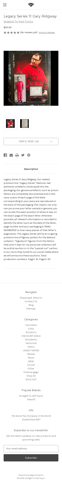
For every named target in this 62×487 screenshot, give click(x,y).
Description (31, 169)
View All (31, 399)
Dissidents (31, 339)
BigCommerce (36, 475)
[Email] (11, 155)
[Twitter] (23, 155)
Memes (31, 354)
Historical (31, 343)
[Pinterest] (28, 155)
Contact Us (31, 301)
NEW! (31, 361)
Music (31, 357)
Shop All (31, 375)
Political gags (31, 372)
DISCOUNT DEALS (31, 335)
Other (31, 368)
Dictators (31, 332)
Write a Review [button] (47, 32)
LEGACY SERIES (31, 350)
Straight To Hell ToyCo (31, 395)
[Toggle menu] (4, 5)
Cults (31, 328)
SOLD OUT (31, 379)
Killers (31, 346)
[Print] (17, 155)
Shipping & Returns (31, 297)
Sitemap (31, 308)
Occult (31, 364)
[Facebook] (5, 155)
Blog (31, 305)
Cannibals (31, 325)
